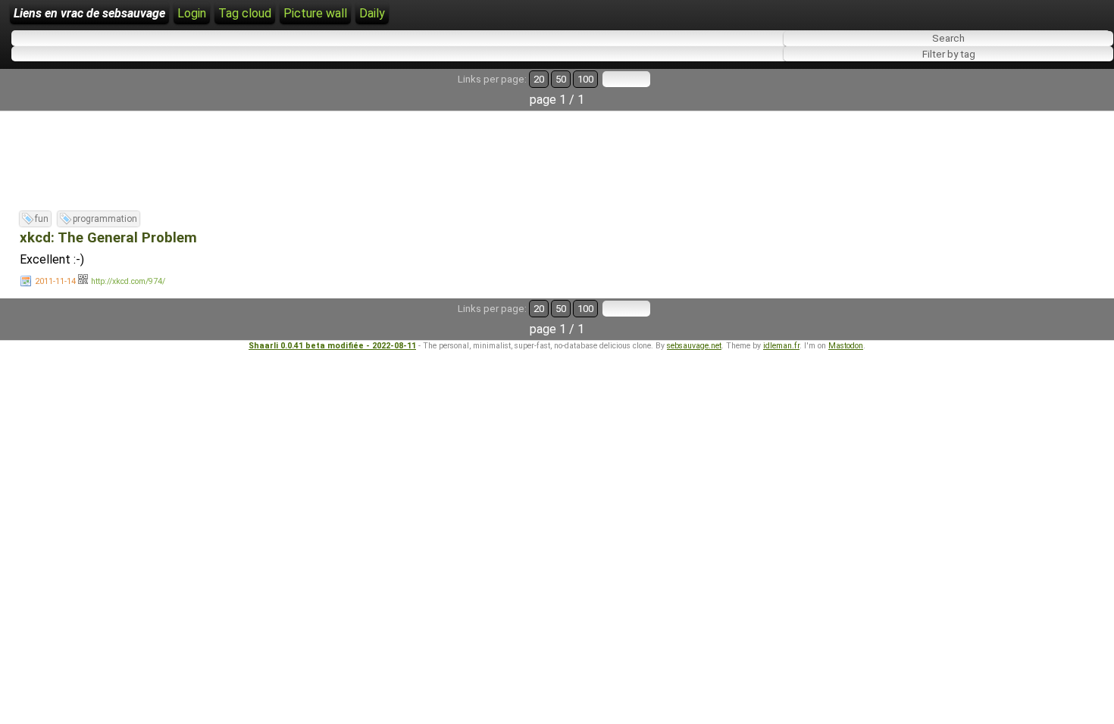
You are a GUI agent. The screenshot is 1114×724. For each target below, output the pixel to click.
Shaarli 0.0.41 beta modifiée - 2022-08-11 (332, 346)
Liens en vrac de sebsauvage (89, 13)
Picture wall (315, 13)
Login (191, 13)
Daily (372, 13)
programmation (105, 219)
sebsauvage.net (694, 346)
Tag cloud (244, 13)
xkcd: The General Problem (108, 237)
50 (560, 79)
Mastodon (845, 346)
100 (585, 79)
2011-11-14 (55, 281)
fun (42, 219)
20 (539, 79)
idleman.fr (781, 346)
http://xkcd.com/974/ (128, 281)
